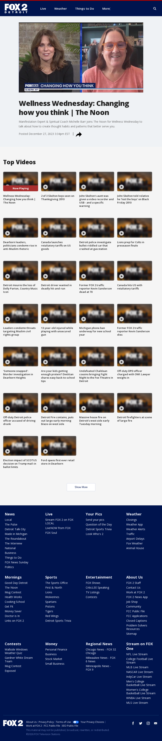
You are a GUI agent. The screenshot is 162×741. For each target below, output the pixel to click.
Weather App (134, 524)
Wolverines (52, 597)
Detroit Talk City (15, 529)
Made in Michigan (16, 534)
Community (133, 606)
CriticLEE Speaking (97, 587)
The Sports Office (56, 583)
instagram (148, 723)
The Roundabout (15, 538)
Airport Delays (135, 538)
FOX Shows (93, 583)
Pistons (50, 606)
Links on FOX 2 (14, 620)
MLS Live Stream (137, 703)
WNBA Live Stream (138, 698)
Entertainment (99, 577)
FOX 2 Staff (133, 583)
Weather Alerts (135, 529)
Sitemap (131, 634)
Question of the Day (99, 524)
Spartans (51, 602)
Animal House (135, 548)
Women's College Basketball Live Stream (140, 691)
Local (8, 520)
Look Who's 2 (94, 534)
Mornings (13, 577)
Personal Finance (56, 649)
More (106, 8)
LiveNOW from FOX (58, 528)
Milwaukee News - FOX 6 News (100, 659)
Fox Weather (134, 543)
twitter (141, 723)
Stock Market (53, 659)
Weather (134, 514)
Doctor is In (12, 616)
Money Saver (13, 611)
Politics (9, 567)
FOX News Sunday (16, 562)
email (156, 723)
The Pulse (11, 524)
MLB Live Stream (137, 667)
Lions (48, 592)
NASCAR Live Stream (139, 672)
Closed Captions (136, 620)
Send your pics (95, 520)
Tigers (49, 611)
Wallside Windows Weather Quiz (16, 651)
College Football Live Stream (139, 660)
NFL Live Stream (137, 654)
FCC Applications (137, 616)
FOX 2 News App (137, 597)
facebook (133, 723)
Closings (131, 520)
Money (51, 643)
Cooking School (15, 602)
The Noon (11, 587)
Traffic (130, 534)
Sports (51, 577)
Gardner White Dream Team (19, 659)
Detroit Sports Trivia (99, 529)
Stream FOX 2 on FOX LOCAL (59, 521)
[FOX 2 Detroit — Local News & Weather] (18, 8)
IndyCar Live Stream (139, 676)
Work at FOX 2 (135, 592)
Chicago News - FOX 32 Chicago (101, 651)
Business (10, 553)
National (10, 548)
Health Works (13, 597)
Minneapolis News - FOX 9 (98, 667)
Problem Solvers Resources (136, 627)
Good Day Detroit (16, 583)
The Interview (13, 543)
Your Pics (94, 514)
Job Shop (132, 602)
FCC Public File (135, 611)
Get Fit (9, 606)
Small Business (54, 663)
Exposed (10, 671)
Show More (81, 487)
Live (49, 514)
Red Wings (52, 616)
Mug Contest (13, 592)
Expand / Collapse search (155, 9)
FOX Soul (51, 533)
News (10, 514)
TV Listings (93, 592)
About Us (134, 577)
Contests (91, 597)
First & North (53, 587)
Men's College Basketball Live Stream (140, 683)
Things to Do (13, 557)
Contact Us (133, 587)
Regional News (99, 643)
